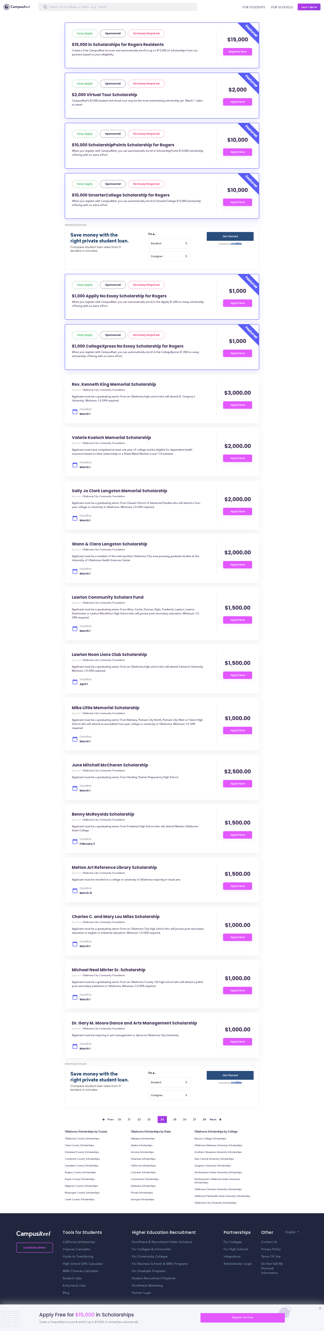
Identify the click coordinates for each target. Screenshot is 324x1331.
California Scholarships (143, 1166)
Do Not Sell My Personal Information (272, 1268)
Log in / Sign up (309, 7)
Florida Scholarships (142, 1193)
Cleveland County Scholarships (82, 1152)
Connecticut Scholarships (145, 1179)
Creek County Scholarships (79, 1200)
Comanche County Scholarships (82, 1159)
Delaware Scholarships (143, 1186)
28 (204, 1119)
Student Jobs (72, 1278)
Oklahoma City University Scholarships (215, 1203)
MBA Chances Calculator (80, 1271)
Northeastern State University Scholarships (218, 1172)
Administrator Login (238, 1263)
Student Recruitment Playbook (154, 1278)
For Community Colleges (150, 1256)
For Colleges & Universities (151, 1249)
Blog (66, 1293)
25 (175, 1119)
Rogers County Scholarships (80, 1172)
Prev (110, 1119)
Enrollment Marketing (147, 1285)
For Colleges (233, 1242)
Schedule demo (34, 1248)
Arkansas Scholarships (143, 1159)
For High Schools (236, 1249)
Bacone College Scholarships (210, 1139)
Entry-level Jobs (74, 1285)
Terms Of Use (271, 1256)
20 (119, 1119)
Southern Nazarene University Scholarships (218, 1152)
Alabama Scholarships (143, 1139)
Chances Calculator (76, 1249)
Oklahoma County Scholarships (82, 1139)
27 (194, 1119)
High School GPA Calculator (83, 1263)
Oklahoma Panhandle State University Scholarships (222, 1196)
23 (149, 1119)
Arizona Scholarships (142, 1152)
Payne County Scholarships (80, 1179)
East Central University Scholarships (214, 1159)
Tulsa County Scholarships (79, 1145)
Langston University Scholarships (212, 1166)
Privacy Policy (271, 1249)
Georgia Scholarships (142, 1200)
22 (139, 1119)
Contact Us (269, 1242)
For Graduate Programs (149, 1271)
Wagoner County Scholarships (81, 1186)
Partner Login (141, 1293)
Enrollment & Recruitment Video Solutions (162, 1242)
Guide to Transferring (78, 1256)
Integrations (232, 1256)
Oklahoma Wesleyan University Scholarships (218, 1145)
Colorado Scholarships (143, 1172)
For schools (282, 7)
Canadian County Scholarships (82, 1166)
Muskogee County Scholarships (82, 1193)
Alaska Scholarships (142, 1145)
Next (213, 1119)
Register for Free (242, 1317)
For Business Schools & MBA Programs (160, 1263)
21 (129, 1119)
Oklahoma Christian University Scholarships (218, 1189)
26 (184, 1119)
